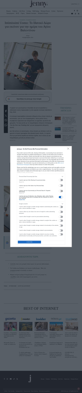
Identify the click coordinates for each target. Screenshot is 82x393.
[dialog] (41, 196)
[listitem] (41, 176)
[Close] (68, 149)
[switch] (61, 180)
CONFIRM (29, 242)
